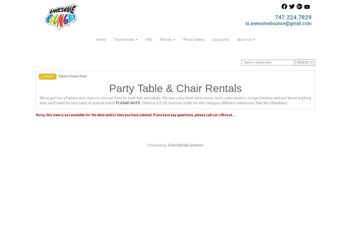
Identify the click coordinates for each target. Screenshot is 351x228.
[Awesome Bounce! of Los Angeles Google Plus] (299, 8)
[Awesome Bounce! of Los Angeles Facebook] (284, 8)
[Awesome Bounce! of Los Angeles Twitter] (292, 8)
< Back (47, 76)
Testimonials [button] (124, 39)
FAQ (149, 39)
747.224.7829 (293, 17)
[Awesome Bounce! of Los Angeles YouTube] (307, 8)
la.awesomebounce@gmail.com (278, 23)
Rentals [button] (166, 39)
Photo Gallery (194, 39)
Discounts (221, 39)
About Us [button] (245, 39)
